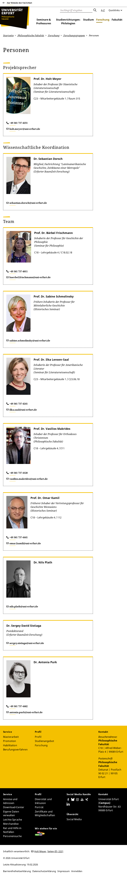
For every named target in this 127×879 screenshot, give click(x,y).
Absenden (94, 10)
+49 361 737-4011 (18, 271)
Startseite (8, 35)
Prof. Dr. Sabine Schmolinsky (54, 296)
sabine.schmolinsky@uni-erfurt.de (29, 340)
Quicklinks (114, 10)
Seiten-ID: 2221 (55, 851)
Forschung (102, 19)
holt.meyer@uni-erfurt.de (24, 128)
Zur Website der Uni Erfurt (19, 3)
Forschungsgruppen (74, 35)
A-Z (103, 10)
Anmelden (76, 871)
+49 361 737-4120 (18, 472)
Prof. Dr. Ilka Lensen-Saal (51, 359)
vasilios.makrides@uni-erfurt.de (28, 478)
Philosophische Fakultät (30, 35)
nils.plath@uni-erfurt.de (23, 606)
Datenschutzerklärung (44, 871)
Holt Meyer (40, 851)
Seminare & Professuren (43, 21)
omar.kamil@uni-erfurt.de (25, 543)
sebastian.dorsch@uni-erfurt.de (28, 202)
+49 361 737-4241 (18, 403)
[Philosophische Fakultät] (14, 17)
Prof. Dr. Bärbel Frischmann (53, 233)
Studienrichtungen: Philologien (68, 21)
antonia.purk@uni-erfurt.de (26, 712)
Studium (88, 19)
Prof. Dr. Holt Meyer (47, 79)
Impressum (63, 871)
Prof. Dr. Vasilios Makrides (52, 429)
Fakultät (117, 19)
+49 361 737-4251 (18, 122)
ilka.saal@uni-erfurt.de (23, 409)
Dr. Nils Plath (43, 562)
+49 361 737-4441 (18, 537)
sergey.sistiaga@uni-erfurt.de (26, 643)
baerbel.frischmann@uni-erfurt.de (30, 277)
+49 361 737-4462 (18, 706)
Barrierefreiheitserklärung (17, 871)
